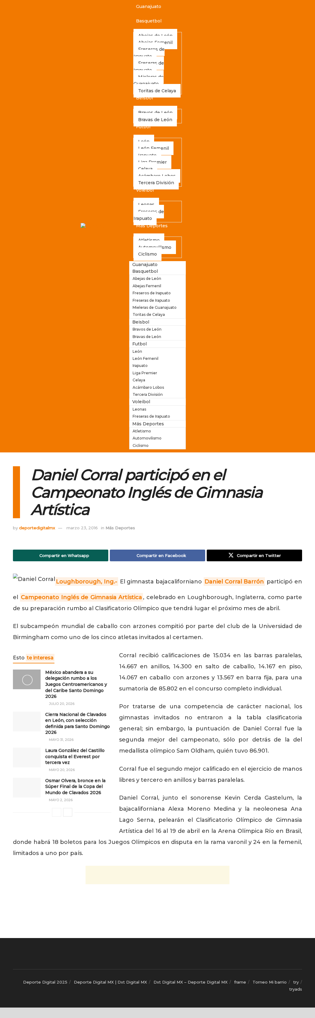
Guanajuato (148, 6)
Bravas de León (155, 119)
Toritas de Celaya (157, 90)
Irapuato (140, 365)
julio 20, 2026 (61, 704)
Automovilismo (147, 438)
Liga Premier (145, 373)
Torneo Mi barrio (270, 982)
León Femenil (145, 358)
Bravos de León (147, 329)
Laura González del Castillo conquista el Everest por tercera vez (75, 756)
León (137, 351)
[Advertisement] (157, 875)
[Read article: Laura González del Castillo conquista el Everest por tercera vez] (27, 757)
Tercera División (156, 182)
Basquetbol (148, 21)
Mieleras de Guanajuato (149, 80)
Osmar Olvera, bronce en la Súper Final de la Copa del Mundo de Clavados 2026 (75, 786)
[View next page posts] (67, 812)
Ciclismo (147, 254)
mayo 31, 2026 (61, 740)
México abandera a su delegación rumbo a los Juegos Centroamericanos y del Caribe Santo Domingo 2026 (76, 684)
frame (240, 982)
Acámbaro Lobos (148, 387)
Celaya (139, 380)
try (296, 982)
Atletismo (142, 431)
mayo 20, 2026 (61, 770)
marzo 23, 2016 (82, 527)
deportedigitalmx (37, 527)
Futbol (143, 126)
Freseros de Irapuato (149, 52)
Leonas (139, 409)
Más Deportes (152, 226)
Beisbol (144, 98)
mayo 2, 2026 (60, 800)
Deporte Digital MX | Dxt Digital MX (110, 982)
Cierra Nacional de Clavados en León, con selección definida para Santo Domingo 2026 (77, 723)
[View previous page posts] (56, 812)
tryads (295, 989)
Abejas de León (147, 278)
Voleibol (145, 190)
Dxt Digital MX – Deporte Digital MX (191, 982)
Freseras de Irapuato (149, 66)
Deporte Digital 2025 (45, 982)
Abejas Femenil (147, 286)
